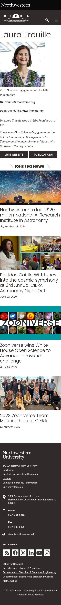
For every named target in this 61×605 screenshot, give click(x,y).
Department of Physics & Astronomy (22, 568)
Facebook (15, 552)
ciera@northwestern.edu (21, 534)
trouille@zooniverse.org (20, 102)
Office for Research (13, 564)
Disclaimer (8, 470)
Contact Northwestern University (20, 474)
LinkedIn (31, 552)
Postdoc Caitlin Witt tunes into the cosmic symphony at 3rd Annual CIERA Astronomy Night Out (29, 283)
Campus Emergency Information (20, 483)
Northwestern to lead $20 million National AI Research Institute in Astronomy (30, 215)
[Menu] (56, 20)
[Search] (47, 20)
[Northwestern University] (15, 9)
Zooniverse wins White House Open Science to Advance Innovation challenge (25, 353)
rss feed (6, 552)
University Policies (13, 487)
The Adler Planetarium (30, 110)
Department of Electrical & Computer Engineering (29, 572)
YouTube (39, 552)
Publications (43, 154)
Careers (7, 478)
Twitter (23, 552)
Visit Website (14, 154)
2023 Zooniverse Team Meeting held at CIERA (24, 418)
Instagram (47, 552)
